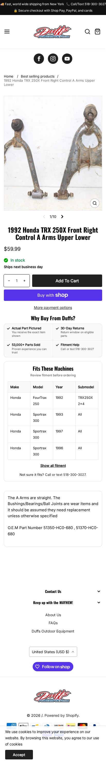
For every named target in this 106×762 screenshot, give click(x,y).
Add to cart (67, 280)
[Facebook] (39, 59)
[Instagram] (53, 59)
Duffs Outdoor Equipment (53, 631)
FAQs (53, 623)
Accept (19, 754)
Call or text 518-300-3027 (65, 475)
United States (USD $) (51, 652)
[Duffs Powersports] (53, 695)
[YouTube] (67, 59)
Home (8, 76)
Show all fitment (53, 465)
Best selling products (38, 76)
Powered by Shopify (61, 715)
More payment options (53, 307)
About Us (53, 615)
